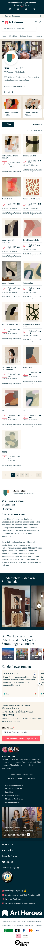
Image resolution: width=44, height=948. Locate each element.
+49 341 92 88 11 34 (19, 778)
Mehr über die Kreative (13, 87)
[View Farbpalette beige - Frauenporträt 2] (21, 599)
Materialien (7, 850)
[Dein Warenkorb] (40, 22)
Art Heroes (7, 862)
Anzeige (36, 124)
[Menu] (3, 22)
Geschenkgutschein (13, 802)
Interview (13, 92)
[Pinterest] (14, 867)
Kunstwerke (8, 844)
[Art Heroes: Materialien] (41, 850)
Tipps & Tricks (9, 856)
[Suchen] (39, 28)
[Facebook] (18, 867)
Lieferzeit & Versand (13, 795)
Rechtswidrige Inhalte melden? (12, 925)
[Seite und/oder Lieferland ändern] (40, 16)
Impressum (39, 925)
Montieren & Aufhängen (14, 799)
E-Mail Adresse (8, 728)
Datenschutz (28, 925)
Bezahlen (9, 792)
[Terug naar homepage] (14, 22)
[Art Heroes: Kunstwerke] (41, 844)
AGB (23, 922)
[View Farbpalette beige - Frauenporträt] (42, 596)
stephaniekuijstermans (5, 92)
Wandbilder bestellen (13, 789)
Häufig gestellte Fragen (14, 785)
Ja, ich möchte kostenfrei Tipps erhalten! (20, 739)
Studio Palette (9, 92)
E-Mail (33, 778)
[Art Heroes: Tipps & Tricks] (41, 856)
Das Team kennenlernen (15, 834)
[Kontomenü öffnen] (36, 22)
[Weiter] (38, 475)
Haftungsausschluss (34, 922)
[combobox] (19, 28)
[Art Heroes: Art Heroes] (41, 862)
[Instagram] (11, 867)
